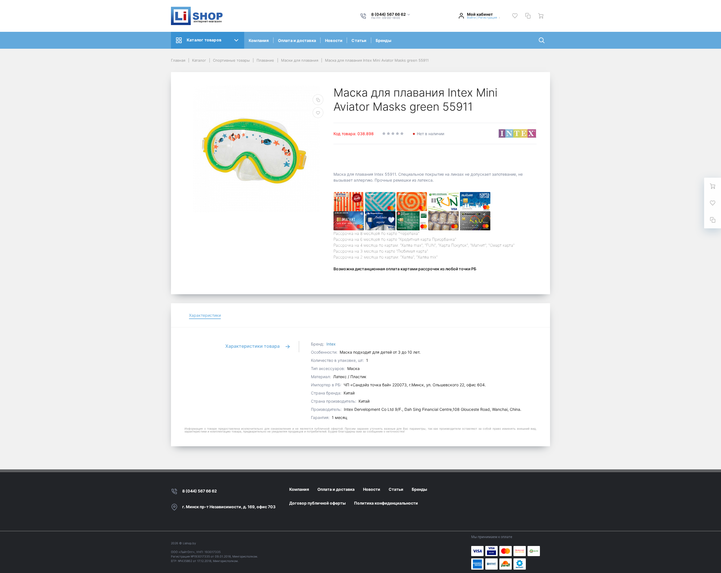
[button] (391, 14)
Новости (333, 40)
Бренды (383, 40)
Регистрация (487, 17)
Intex (331, 344)
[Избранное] (515, 16)
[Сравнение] (528, 16)
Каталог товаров (204, 39)
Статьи (358, 40)
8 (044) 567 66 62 (199, 491)
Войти (471, 17)
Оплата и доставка (297, 40)
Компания (259, 40)
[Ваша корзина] (541, 16)
